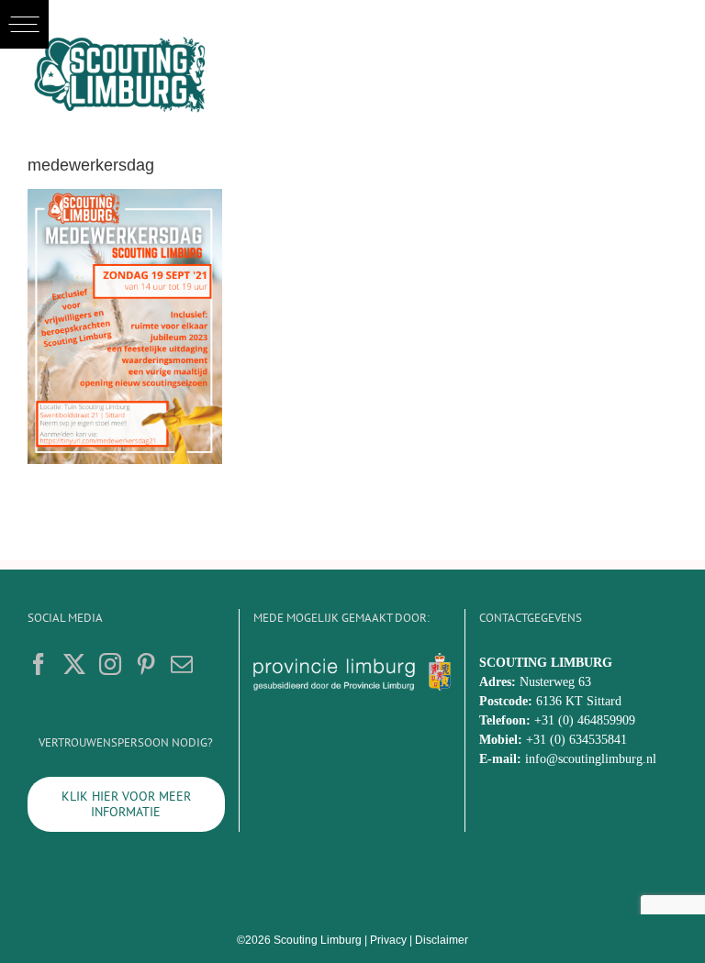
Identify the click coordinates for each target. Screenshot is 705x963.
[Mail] (182, 664)
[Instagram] (110, 664)
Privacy (388, 940)
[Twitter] (74, 664)
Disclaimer (441, 940)
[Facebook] (39, 664)
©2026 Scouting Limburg (299, 940)
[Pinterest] (146, 664)
